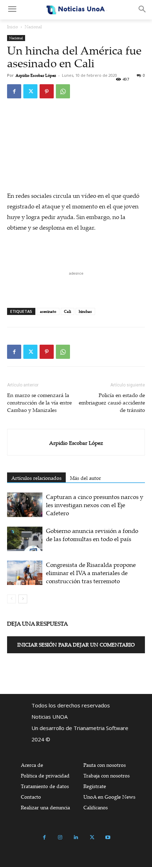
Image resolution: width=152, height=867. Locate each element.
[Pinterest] (47, 91)
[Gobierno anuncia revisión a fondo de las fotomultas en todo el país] (24, 539)
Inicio (12, 27)
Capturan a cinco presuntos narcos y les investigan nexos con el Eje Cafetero (94, 505)
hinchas (85, 311)
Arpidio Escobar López (36, 75)
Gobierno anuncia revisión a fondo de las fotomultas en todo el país (92, 535)
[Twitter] (30, 91)
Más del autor (85, 478)
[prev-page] (11, 599)
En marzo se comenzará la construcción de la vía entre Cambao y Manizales (39, 402)
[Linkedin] (76, 837)
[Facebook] (14, 91)
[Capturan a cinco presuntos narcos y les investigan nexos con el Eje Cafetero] (24, 505)
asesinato (48, 311)
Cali (67, 311)
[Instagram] (60, 837)
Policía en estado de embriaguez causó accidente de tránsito (112, 402)
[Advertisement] (76, 286)
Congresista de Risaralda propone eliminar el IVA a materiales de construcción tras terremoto (91, 573)
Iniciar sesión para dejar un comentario (76, 644)
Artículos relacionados (36, 478)
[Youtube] (108, 837)
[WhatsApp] (63, 91)
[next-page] (22, 599)
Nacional (33, 27)
